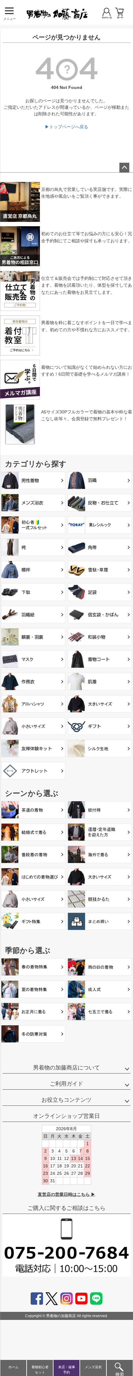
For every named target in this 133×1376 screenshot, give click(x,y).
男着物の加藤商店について (66, 1068)
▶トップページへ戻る (66, 126)
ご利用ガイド (66, 1084)
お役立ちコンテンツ (66, 1100)
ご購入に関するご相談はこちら (66, 1208)
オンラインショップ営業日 (66, 1116)
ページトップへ (124, 168)
